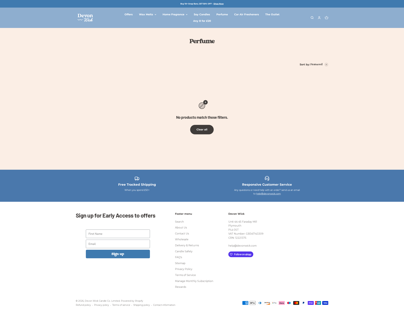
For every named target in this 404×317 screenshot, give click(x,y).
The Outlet (272, 14)
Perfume (222, 14)
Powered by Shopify (132, 300)
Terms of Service (185, 275)
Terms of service (121, 305)
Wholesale (181, 239)
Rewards (180, 286)
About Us (181, 227)
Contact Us (182, 233)
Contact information (164, 305)
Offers (129, 14)
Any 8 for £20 (202, 21)
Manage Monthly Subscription (194, 281)
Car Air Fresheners (246, 14)
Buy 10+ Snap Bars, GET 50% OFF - (202, 4)
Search (179, 221)
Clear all (201, 129)
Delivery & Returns (187, 245)
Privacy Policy (183, 269)
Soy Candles (202, 14)
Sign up (118, 254)
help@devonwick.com (268, 193)
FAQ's (178, 257)
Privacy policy (101, 305)
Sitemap (180, 263)
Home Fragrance (173, 14)
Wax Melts (146, 14)
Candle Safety (184, 251)
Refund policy (83, 305)
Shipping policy (141, 305)
